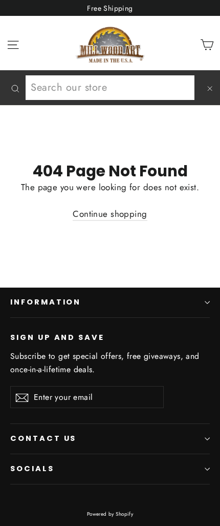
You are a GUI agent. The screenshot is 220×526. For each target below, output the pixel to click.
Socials (32, 468)
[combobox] (110, 87)
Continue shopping (110, 214)
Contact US (43, 438)
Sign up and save (57, 337)
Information (45, 302)
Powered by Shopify (110, 514)
